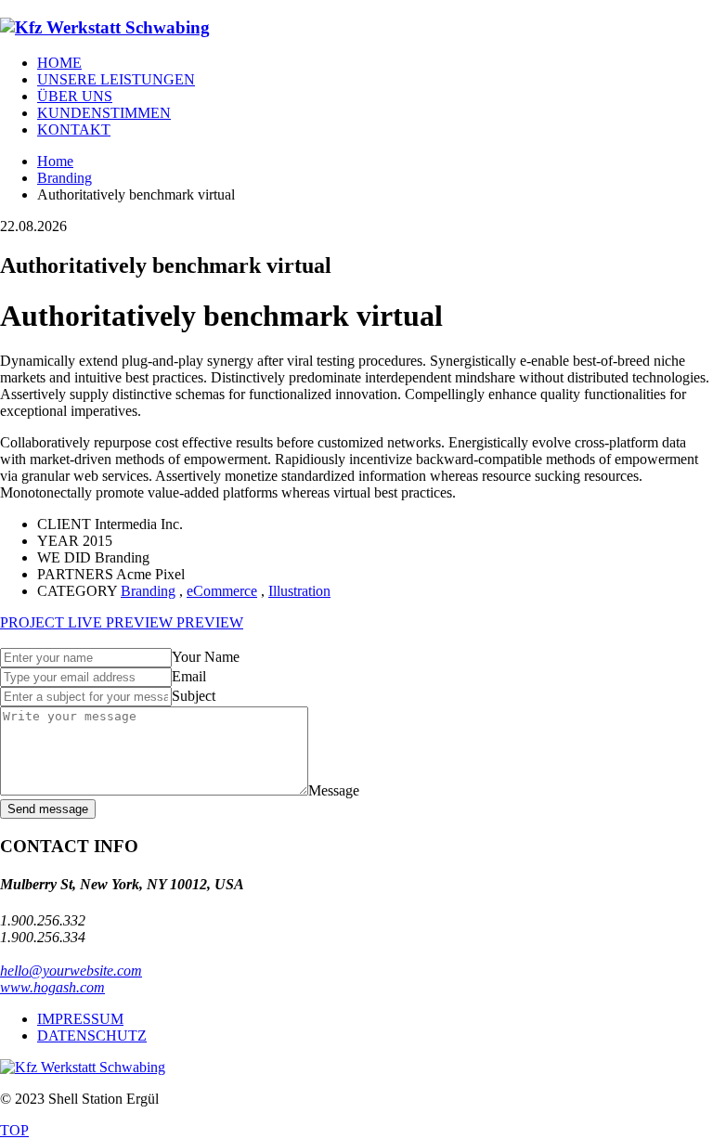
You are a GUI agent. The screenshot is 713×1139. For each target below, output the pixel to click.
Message (333, 790)
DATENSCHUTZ (92, 1035)
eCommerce (222, 591)
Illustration (299, 591)
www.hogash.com (52, 987)
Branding (148, 591)
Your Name (206, 657)
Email (189, 676)
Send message (47, 809)
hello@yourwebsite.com (71, 970)
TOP (14, 1130)
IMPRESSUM (80, 1019)
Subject (193, 696)
